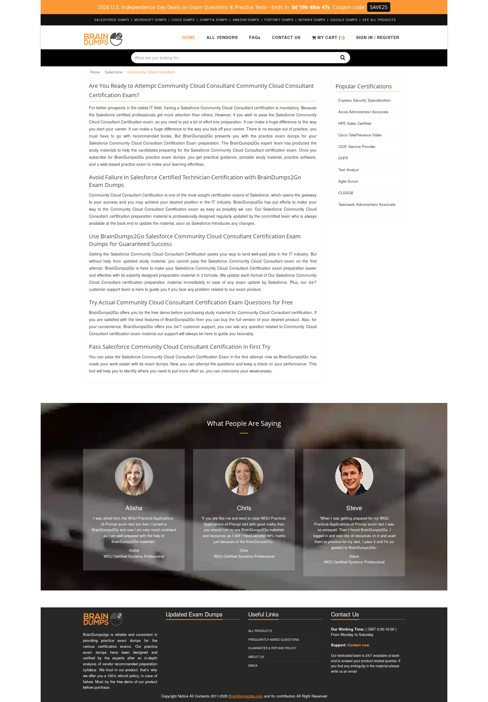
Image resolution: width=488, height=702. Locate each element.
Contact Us (286, 37)
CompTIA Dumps (214, 20)
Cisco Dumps (183, 20)
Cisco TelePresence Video (360, 135)
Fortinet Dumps (278, 20)
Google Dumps (344, 20)
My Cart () (330, 37)
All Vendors (222, 37)
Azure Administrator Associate (363, 111)
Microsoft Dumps (150, 20)
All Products (260, 630)
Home (188, 37)
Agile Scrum (348, 181)
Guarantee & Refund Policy (272, 648)
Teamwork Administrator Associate (366, 204)
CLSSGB (345, 192)
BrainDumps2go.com (246, 696)
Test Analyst (348, 169)
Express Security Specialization (364, 100)
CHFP (343, 158)
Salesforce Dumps (111, 20)
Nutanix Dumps (312, 20)
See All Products (379, 20)
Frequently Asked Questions (273, 639)
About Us (256, 656)
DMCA (252, 665)
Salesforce (113, 72)
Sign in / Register (377, 37)
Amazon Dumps (246, 20)
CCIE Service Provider (356, 146)
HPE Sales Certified (354, 123)
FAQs (255, 37)
